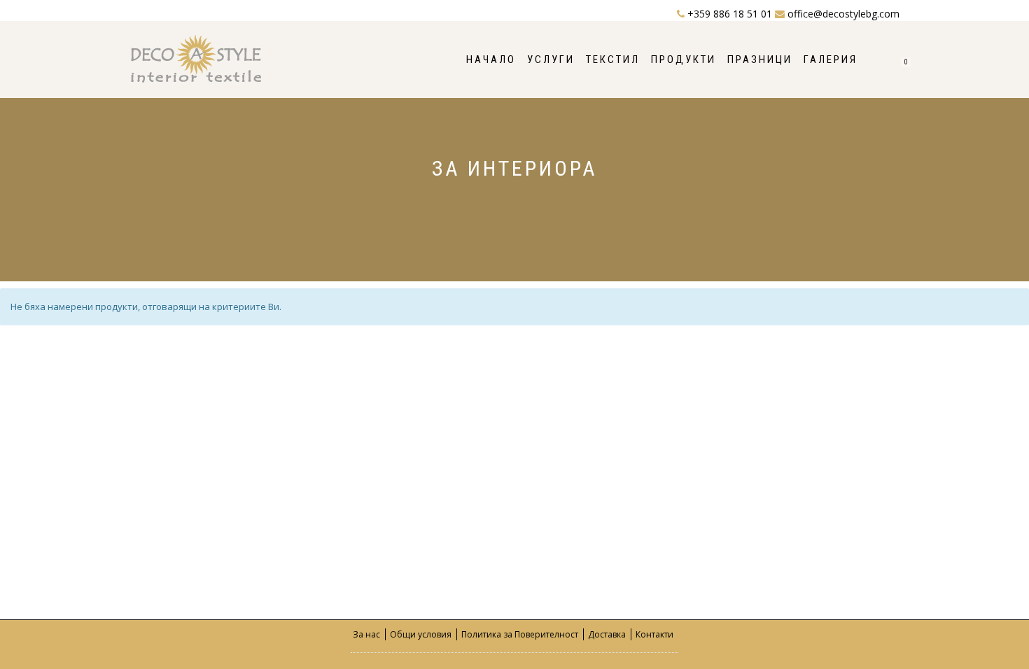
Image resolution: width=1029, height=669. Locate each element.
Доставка (607, 634)
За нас (366, 634)
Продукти (683, 59)
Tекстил (613, 59)
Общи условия (420, 634)
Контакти (654, 634)
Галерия (831, 59)
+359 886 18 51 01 (729, 13)
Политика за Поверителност (519, 634)
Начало (491, 59)
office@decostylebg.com (842, 13)
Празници (759, 59)
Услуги (551, 59)
